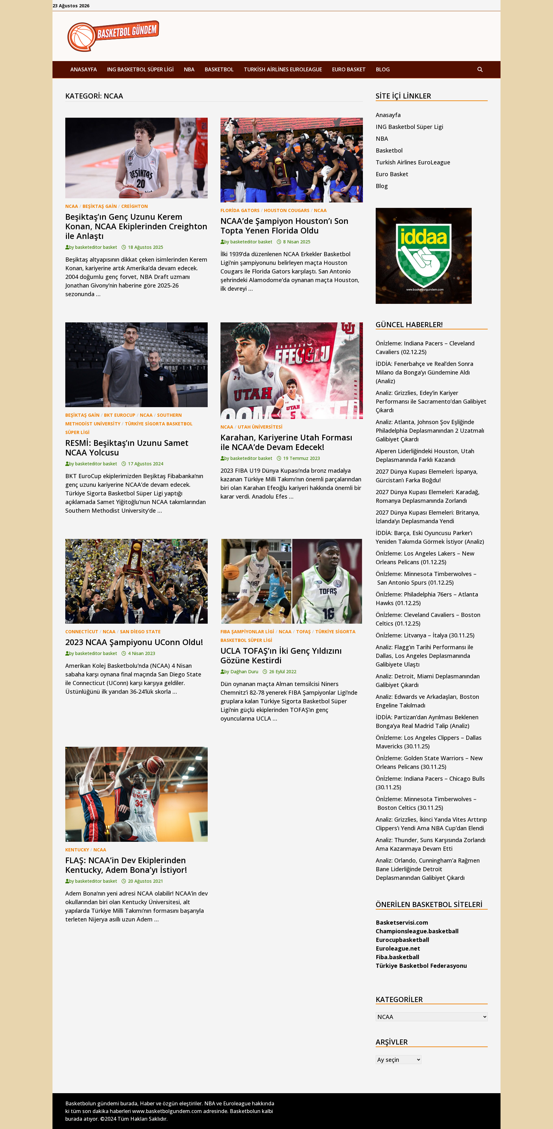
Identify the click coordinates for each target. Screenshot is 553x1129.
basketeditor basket (96, 247)
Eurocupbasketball (402, 939)
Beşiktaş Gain (100, 206)
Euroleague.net (398, 948)
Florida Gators (240, 210)
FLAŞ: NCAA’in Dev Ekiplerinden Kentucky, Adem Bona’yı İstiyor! (126, 865)
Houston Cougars (286, 210)
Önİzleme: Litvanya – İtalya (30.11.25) (425, 635)
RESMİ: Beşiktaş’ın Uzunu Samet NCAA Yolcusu (126, 447)
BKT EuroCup (119, 415)
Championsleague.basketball (417, 931)
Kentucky (77, 850)
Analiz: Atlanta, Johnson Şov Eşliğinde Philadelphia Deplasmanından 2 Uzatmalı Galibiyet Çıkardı (430, 430)
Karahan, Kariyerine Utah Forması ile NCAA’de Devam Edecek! (286, 442)
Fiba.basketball (397, 957)
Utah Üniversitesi (260, 427)
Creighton (134, 206)
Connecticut (81, 631)
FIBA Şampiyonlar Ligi (247, 631)
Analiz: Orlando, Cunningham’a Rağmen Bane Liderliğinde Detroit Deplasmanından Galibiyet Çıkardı (428, 869)
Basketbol (219, 69)
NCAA (71, 206)
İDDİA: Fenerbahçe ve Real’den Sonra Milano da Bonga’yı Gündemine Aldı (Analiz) (424, 372)
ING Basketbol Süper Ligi (140, 69)
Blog (383, 69)
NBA (189, 69)
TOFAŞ (303, 631)
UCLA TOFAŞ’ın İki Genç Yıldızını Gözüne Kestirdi (281, 655)
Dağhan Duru (244, 671)
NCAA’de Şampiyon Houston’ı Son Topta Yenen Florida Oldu (284, 225)
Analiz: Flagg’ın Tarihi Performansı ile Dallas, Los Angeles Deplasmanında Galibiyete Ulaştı (424, 655)
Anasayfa (83, 69)
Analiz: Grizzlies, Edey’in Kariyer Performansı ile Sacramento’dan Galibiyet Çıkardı (431, 401)
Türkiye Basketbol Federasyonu (421, 965)
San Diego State (140, 631)
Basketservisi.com (402, 922)
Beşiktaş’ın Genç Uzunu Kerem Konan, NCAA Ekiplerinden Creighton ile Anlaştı (136, 226)
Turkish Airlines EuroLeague (283, 69)
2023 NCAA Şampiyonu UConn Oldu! (134, 641)
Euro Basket (349, 69)
